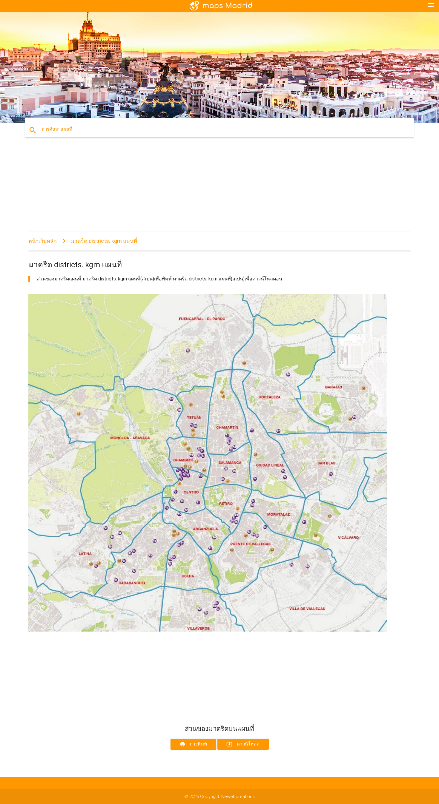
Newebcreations (238, 796)
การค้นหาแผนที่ (57, 129)
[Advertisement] (207, 190)
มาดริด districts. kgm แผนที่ (104, 241)
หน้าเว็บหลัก (42, 241)
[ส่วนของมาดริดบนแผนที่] (207, 630)
